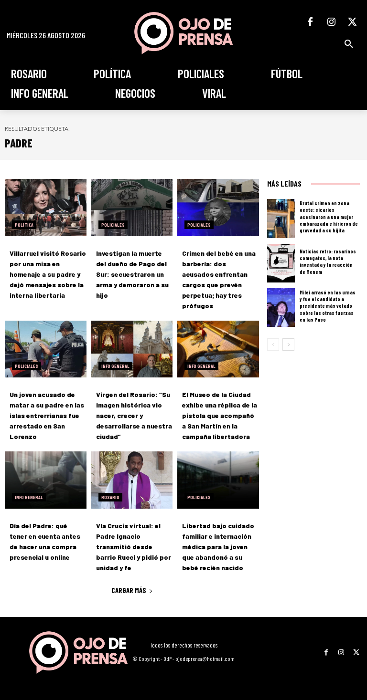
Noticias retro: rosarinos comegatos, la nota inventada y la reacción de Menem (328, 261)
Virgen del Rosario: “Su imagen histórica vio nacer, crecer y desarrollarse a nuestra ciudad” (134, 415)
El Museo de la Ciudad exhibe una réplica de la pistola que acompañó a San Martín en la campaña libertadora (219, 415)
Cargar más (128, 590)
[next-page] (288, 344)
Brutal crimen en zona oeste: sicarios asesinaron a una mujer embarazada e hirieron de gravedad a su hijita (329, 216)
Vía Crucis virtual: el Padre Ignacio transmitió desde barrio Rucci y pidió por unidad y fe (133, 547)
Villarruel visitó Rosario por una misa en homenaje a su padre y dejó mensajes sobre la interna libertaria (48, 274)
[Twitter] (352, 22)
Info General (115, 366)
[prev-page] (273, 344)
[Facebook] (310, 22)
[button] (348, 43)
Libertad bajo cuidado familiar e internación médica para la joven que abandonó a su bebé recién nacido (218, 547)
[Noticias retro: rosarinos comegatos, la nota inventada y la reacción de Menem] (281, 263)
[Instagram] (331, 22)
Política (24, 225)
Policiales (113, 225)
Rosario (110, 497)
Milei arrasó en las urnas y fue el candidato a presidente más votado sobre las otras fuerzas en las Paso (328, 306)
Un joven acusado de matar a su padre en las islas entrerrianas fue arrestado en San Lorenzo (47, 415)
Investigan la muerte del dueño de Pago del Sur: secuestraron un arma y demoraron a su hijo (132, 274)
